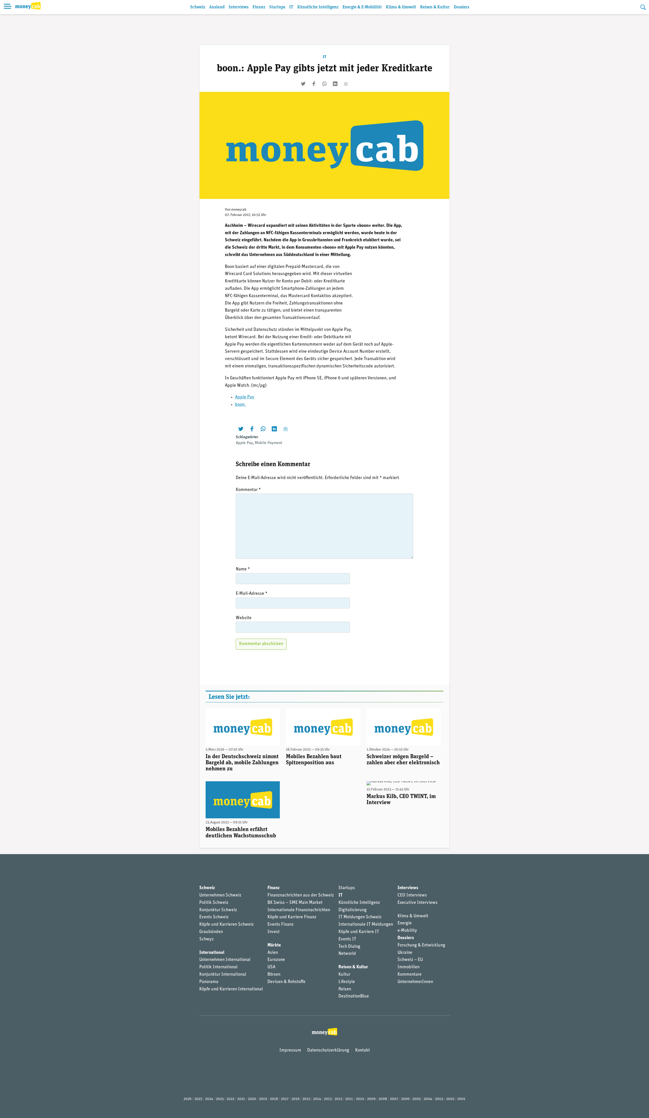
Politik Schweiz (213, 903)
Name (243, 569)
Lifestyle (346, 982)
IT (291, 7)
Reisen (344, 989)
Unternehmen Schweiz (220, 895)
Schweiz (197, 7)
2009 (371, 1099)
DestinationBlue (353, 996)
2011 (349, 1099)
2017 (285, 1099)
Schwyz (206, 939)
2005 (416, 1099)
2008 (382, 1099)
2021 (241, 1099)
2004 (428, 1099)
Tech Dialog (349, 946)
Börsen (273, 974)
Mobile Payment (268, 443)
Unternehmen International (224, 960)
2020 (252, 1099)
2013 (328, 1099)
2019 (263, 1099)
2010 (360, 1099)
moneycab (238, 210)
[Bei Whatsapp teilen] (324, 84)
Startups (277, 7)
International (211, 953)
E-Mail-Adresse (251, 593)
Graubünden (211, 932)
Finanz (259, 7)
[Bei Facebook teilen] (314, 84)
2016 (295, 1099)
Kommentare (410, 974)
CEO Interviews (412, 895)
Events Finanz (280, 924)
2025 (198, 1099)
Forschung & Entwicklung (421, 945)
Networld (347, 954)
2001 (461, 1099)
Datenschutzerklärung (328, 1050)
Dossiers (461, 7)
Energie (405, 923)
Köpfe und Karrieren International (231, 989)
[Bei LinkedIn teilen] (335, 84)
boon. (240, 404)
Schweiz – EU (410, 960)
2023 (220, 1099)
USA (271, 967)
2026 (187, 1099)
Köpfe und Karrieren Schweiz (226, 924)
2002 (450, 1099)
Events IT (347, 939)
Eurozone (276, 960)
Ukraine (405, 953)
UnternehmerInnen (415, 982)
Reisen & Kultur (435, 7)
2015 (306, 1099)
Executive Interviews (418, 903)
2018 (274, 1099)
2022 (230, 1099)
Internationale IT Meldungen (365, 924)
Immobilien (409, 967)
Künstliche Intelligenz (317, 7)
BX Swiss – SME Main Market (294, 903)
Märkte (274, 945)
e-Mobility (407, 930)
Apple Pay (244, 397)
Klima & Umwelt (401, 7)
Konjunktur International (222, 974)
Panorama (208, 982)
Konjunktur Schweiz (218, 910)
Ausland (217, 7)
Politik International (218, 967)
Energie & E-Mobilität (362, 7)
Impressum (290, 1050)
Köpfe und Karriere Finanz (291, 917)
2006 (405, 1099)
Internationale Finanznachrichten (298, 910)
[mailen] (346, 84)
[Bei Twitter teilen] (303, 84)
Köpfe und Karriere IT (358, 932)
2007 (394, 1099)
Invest (273, 932)
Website (243, 618)
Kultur (344, 974)
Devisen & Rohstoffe (286, 982)
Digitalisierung (352, 910)
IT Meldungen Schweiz (360, 917)
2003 (439, 1099)
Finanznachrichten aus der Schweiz (300, 895)
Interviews (238, 7)
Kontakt (362, 1050)
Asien (272, 953)
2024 (209, 1099)
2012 (338, 1099)
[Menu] (7, 7)
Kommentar (248, 490)
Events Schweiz (214, 917)
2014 (317, 1099)
